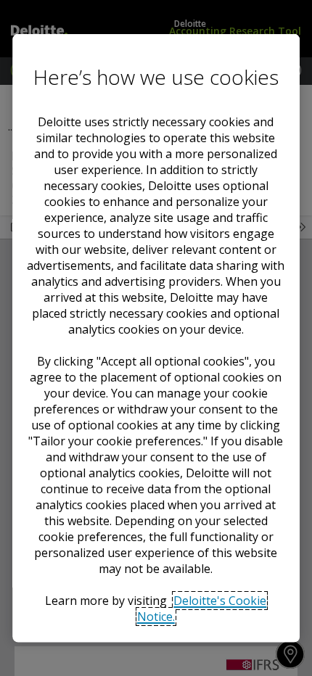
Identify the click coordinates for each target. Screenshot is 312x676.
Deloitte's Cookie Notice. (202, 609)
